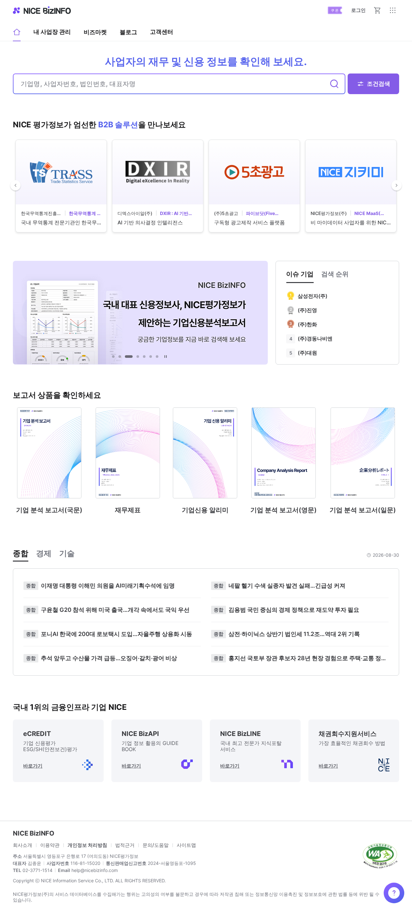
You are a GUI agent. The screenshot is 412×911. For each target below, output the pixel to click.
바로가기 (32, 766)
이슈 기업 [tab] (300, 274)
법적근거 (125, 845)
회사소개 (22, 845)
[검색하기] (334, 84)
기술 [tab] (67, 553)
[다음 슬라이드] (396, 185)
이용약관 (50, 845)
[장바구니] (377, 10)
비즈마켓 (95, 32)
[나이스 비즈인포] (42, 10)
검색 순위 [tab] (335, 274)
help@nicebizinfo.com (94, 870)
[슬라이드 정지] (165, 356)
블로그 (128, 34)
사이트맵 (186, 845)
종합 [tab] (20, 553)
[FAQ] (394, 893)
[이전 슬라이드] (15, 185)
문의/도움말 (156, 845)
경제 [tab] (44, 553)
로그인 (358, 10)
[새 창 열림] (379, 855)
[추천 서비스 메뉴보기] (392, 10)
